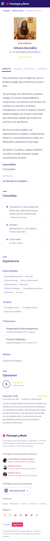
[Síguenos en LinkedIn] (15, 515)
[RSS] (37, 515)
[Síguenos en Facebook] (5, 515)
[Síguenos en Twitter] (10, 515)
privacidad (35, 533)
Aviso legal (25, 533)
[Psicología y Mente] (17, 3)
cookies (6, 536)
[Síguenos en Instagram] (21, 515)
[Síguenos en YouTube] (26, 515)
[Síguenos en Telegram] (31, 515)
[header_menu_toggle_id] (2, 3)
